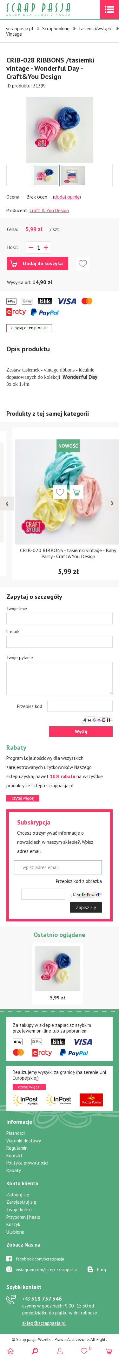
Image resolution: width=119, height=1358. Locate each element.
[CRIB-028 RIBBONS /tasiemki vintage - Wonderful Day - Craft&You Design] (59, 130)
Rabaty (13, 1170)
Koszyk (13, 1224)
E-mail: (12, 631)
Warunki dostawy (23, 1141)
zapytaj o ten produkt (29, 328)
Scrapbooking (55, 29)
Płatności (15, 1133)
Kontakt (14, 1155)
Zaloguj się (17, 1195)
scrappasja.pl (19, 29)
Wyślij (81, 732)
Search (35, 1351)
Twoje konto (19, 1209)
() (84, 1348)
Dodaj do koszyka (43, 263)
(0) (109, 1351)
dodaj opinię (67, 197)
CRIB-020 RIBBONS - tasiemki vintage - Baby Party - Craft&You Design (59, 553)
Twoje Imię (16, 608)
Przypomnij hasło (23, 1217)
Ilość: (12, 247)
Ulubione (15, 1232)
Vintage (14, 34)
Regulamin (17, 1148)
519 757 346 (42, 1298)
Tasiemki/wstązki (95, 29)
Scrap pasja (52, 9)
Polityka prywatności (27, 1163)
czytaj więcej (23, 798)
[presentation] (7, 503)
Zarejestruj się (21, 1202)
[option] (59, 127)
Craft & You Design (49, 210)
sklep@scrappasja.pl (44, 1323)
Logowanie (59, 1351)
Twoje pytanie (19, 657)
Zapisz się (86, 907)
